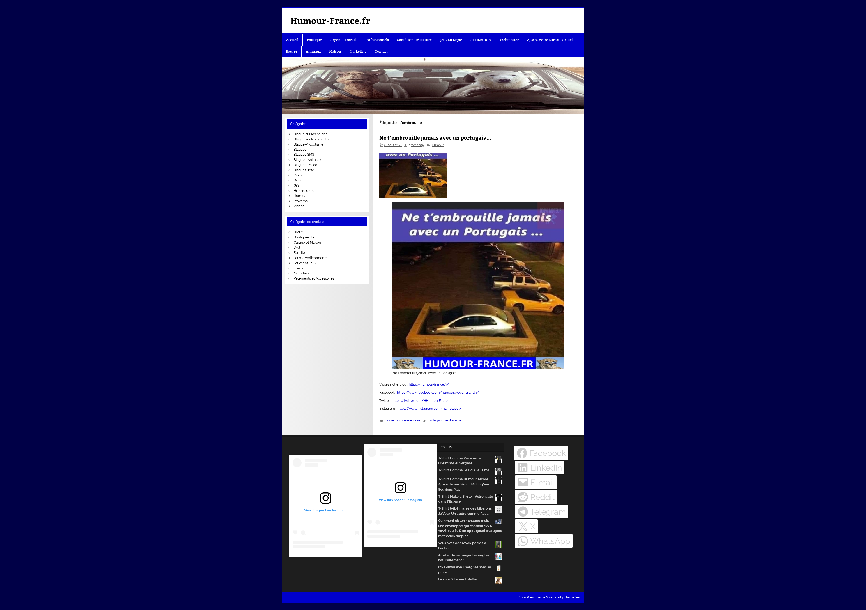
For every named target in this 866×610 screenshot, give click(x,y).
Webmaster (509, 40)
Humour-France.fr (330, 20)
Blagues (300, 150)
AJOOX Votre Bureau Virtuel (550, 40)
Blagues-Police (305, 165)
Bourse (291, 51)
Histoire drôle (304, 191)
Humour (438, 145)
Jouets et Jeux (305, 263)
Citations (300, 175)
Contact (381, 51)
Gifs (296, 185)
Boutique (314, 40)
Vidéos (299, 206)
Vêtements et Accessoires (314, 278)
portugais (435, 420)
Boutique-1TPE (305, 237)
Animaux (313, 51)
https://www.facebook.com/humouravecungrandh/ (438, 392)
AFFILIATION (480, 40)
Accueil (292, 40)
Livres (298, 268)
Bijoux (298, 232)
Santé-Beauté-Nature (414, 40)
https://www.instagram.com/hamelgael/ (429, 409)
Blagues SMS (304, 154)
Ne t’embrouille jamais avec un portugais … (435, 137)
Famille (299, 253)
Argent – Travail (343, 40)
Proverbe (301, 201)
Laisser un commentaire (402, 420)
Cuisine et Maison (307, 242)
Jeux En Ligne (451, 40)
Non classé (302, 273)
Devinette (301, 180)
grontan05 (416, 145)
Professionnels (376, 40)
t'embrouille (452, 420)
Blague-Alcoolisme (308, 144)
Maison (335, 51)
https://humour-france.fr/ (429, 384)
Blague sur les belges (310, 134)
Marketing (358, 51)
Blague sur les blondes (311, 139)
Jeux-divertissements (310, 258)
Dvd (297, 247)
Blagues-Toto (304, 170)
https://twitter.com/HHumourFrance (420, 401)
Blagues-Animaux (307, 160)
